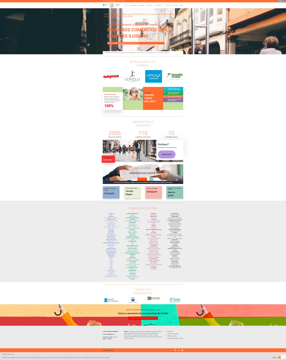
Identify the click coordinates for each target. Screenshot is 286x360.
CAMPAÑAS (142, 5)
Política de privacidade (173, 333)
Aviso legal (170, 331)
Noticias (174, 5)
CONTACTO (167, 5)
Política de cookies (172, 336)
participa (167, 154)
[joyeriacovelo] (132, 82)
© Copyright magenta (108, 350)
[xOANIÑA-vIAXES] (174, 81)
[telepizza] (111, 82)
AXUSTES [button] (275, 357)
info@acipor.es (111, 334)
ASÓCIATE (149, 5)
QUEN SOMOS (133, 5)
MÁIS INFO (142, 179)
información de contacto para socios (143, 318)
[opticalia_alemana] (153, 82)
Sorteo (181, 5)
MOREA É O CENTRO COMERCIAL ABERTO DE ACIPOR (143, 310)
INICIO (126, 5)
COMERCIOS (158, 5)
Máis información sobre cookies (175, 338)
